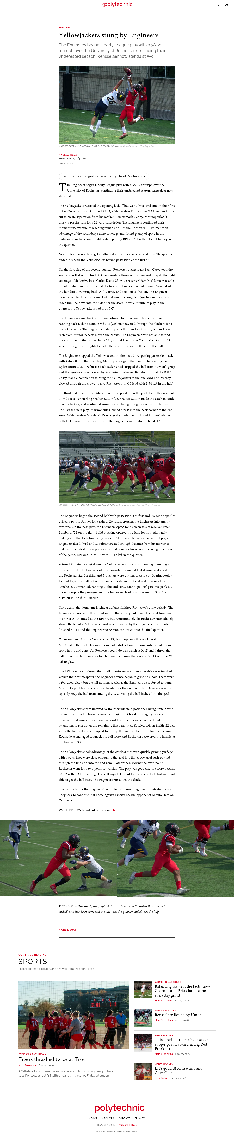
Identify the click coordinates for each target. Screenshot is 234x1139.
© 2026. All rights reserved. (117, 1132)
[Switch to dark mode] (219, 5)
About (93, 1118)
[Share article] (227, 5)
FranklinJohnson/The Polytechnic (139, 146)
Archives (108, 1118)
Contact (124, 1118)
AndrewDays (68, 154)
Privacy (140, 1118)
